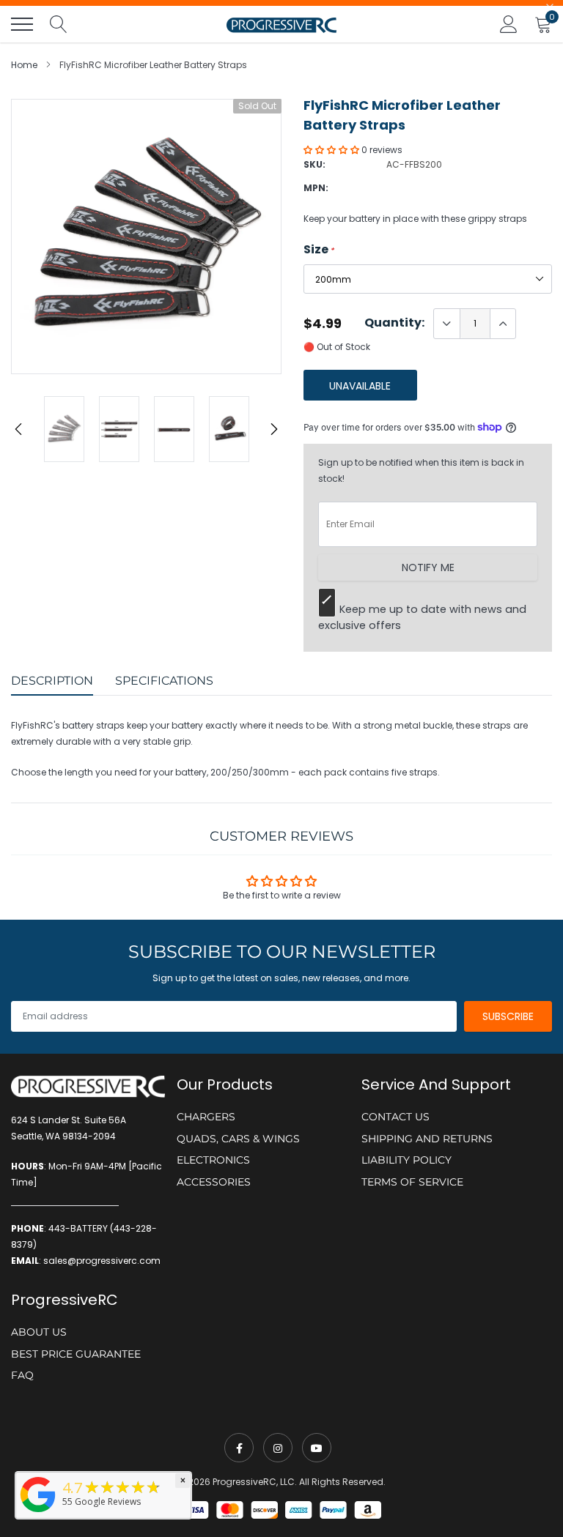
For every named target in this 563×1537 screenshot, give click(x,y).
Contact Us (395, 1116)
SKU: (314, 164)
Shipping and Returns (427, 1138)
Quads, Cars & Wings (238, 1138)
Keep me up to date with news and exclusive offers (422, 617)
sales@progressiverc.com (102, 1260)
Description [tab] (52, 681)
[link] (239, 1447)
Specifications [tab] (164, 681)
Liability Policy (406, 1159)
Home (24, 65)
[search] (58, 24)
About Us (39, 1332)
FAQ (22, 1375)
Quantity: (394, 323)
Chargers (206, 1116)
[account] (509, 24)
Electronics (213, 1159)
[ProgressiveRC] (38, 1513)
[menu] (22, 24)
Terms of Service (412, 1181)
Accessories (214, 1181)
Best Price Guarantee (76, 1354)
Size (318, 250)
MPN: (315, 188)
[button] (332, 150)
